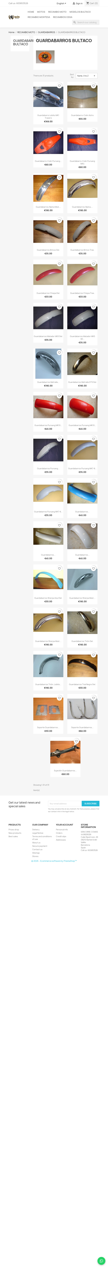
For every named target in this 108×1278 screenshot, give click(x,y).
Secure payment (39, 846)
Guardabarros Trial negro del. (82, 684)
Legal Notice (37, 833)
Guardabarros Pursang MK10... (48, 425)
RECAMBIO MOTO (57, 11)
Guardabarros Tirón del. (82, 641)
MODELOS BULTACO (80, 11)
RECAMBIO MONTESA (39, 17)
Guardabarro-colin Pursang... (48, 161)
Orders (59, 833)
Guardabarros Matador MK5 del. (48, 336)
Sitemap (36, 853)
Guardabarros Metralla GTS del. (82, 382)
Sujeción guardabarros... (65, 770)
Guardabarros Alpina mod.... (48, 207)
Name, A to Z (86, 75)
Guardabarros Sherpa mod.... (82, 598)
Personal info (62, 829)
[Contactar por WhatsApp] (101, 1261)
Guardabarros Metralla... (48, 382)
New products (15, 833)
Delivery (36, 829)
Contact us (37, 849)
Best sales (13, 836)
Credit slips (61, 836)
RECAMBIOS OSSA (62, 17)
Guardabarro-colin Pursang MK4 (82, 162)
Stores (35, 856)
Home (31, 11)
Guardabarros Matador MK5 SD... (82, 337)
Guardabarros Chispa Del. (48, 293)
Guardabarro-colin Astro (82, 115)
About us (36, 842)
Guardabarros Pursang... (48, 468)
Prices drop (14, 829)
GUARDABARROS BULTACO (26, 42)
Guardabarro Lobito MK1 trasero (48, 116)
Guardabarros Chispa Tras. (82, 293)
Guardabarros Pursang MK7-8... (82, 468)
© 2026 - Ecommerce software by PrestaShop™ (54, 861)
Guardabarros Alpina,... (82, 207)
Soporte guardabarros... (48, 727)
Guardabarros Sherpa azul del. (48, 598)
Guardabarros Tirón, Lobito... (48, 684)
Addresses (61, 840)
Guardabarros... (82, 511)
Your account (64, 824)
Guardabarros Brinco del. (48, 250)
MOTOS (41, 11)
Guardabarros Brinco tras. (82, 250)
